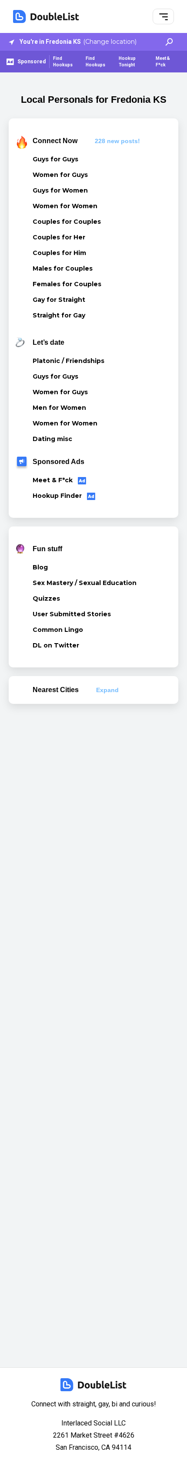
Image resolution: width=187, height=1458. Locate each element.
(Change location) (110, 42)
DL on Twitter (56, 645)
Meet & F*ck (163, 61)
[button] (163, 16)
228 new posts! (117, 140)
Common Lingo (58, 630)
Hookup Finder (58, 496)
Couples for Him (59, 253)
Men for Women (59, 408)
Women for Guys (60, 175)
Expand (107, 690)
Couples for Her (59, 237)
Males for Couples (63, 268)
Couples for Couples (67, 222)
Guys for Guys (55, 159)
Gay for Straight (59, 300)
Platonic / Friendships (68, 361)
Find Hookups (63, 61)
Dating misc (52, 439)
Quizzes (46, 598)
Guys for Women (60, 190)
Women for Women (65, 206)
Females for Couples (67, 284)
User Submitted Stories (72, 614)
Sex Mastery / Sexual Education (85, 583)
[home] (46, 16)
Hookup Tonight (127, 61)
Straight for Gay (59, 315)
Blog (40, 567)
